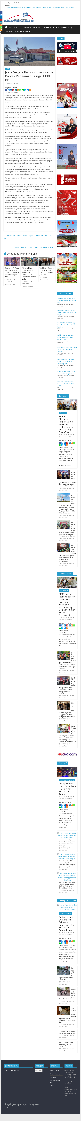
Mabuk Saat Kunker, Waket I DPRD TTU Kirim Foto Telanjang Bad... (66, 361)
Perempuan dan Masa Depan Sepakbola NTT (35, 247)
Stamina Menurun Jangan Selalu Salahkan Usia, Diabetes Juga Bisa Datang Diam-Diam (66, 424)
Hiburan (64, 27)
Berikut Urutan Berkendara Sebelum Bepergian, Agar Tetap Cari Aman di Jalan (67, 923)
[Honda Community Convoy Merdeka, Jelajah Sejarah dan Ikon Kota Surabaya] (66, 833)
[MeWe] (16, 90)
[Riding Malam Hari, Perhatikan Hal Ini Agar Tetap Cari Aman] (67, 768)
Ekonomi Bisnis (64, 590)
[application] (67, 47)
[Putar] (60, 51)
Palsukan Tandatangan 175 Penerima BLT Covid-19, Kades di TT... (67, 384)
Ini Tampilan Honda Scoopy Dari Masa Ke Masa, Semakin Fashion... (66, 325)
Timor (7, 69)
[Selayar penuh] (76, 51)
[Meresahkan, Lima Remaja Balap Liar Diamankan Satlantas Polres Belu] (29, 258)
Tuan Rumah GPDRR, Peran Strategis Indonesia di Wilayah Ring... (66, 300)
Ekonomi (36, 27)
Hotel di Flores (54, 1071)
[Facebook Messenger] (28, 90)
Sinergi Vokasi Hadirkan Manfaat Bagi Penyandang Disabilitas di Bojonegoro (67, 863)
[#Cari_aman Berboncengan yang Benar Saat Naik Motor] (63, 988)
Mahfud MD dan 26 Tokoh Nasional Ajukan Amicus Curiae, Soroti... (65, 337)
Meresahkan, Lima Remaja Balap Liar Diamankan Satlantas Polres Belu (29, 273)
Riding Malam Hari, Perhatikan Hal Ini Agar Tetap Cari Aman (67, 789)
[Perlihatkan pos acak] (75, 27)
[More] (30, 90)
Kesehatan (9, 32)
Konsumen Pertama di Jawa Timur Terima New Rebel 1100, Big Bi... (67, 313)
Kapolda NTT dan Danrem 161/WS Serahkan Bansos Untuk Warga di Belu (12, 272)
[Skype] (25, 90)
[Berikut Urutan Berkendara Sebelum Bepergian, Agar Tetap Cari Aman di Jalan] (67, 905)
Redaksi (52, 1086)
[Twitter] (9, 90)
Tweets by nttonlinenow (11, 1070)
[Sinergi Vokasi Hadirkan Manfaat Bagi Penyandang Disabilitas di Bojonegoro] (66, 854)
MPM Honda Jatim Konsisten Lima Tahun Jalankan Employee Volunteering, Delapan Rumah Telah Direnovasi (67, 604)
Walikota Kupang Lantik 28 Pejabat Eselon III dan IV (47, 270)
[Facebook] (6, 90)
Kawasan (26, 27)
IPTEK (55, 27)
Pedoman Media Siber (23, 32)
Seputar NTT (14, 27)
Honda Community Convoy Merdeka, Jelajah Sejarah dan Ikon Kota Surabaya (67, 843)
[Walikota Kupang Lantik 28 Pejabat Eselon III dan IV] (47, 258)
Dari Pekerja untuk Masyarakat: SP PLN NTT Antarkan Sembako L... (67, 349)
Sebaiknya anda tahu (65, 913)
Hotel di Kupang (55, 1074)
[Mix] (18, 90)
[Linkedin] (11, 90)
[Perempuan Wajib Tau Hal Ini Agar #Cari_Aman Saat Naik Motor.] (63, 967)
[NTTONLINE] (6, 27)
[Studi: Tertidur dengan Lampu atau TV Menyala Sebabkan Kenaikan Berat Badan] (63, 1007)
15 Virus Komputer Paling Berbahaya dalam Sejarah (67, 1032)
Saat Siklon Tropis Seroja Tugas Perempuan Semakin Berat (27, 237)
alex (17, 83)
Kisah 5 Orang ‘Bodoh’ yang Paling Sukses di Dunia (66, 1045)
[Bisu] (74, 51)
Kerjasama (53, 1077)
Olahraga (47, 27)
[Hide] (1, 33)
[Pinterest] (13, 90)
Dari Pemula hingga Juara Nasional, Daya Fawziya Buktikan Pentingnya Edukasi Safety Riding (67, 885)
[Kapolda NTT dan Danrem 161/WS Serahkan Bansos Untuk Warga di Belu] (12, 258)
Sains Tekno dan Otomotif (67, 780)
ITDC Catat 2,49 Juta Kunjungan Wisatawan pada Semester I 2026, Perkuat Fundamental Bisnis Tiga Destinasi (39, 7)
